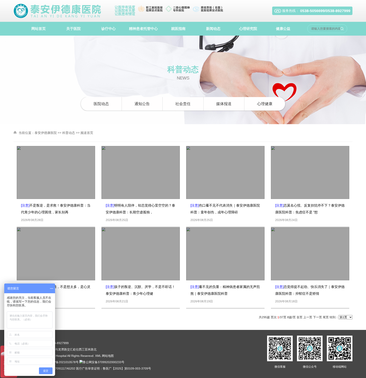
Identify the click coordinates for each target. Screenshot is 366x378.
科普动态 (68, 133)
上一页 (307, 317)
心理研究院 (248, 29)
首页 (299, 317)
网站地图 (108, 355)
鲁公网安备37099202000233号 (103, 362)
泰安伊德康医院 (46, 133)
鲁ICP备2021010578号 (63, 362)
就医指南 (178, 29)
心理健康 (264, 104)
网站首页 (38, 29)
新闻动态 (213, 29)
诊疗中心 (108, 29)
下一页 (317, 317)
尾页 (326, 317)
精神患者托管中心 (143, 29)
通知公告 (142, 104)
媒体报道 (224, 104)
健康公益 (283, 29)
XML (98, 355)
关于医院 (73, 29)
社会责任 (183, 104)
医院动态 (101, 104)
